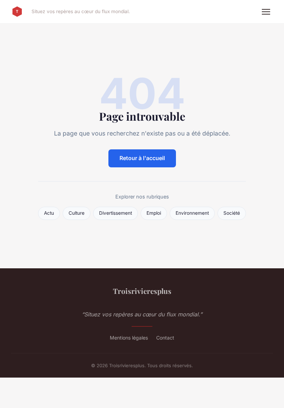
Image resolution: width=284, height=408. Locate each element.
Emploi (154, 213)
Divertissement (115, 213)
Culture (77, 213)
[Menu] (266, 11)
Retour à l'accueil (142, 158)
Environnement (192, 213)
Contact (165, 338)
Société (231, 213)
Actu (49, 213)
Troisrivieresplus (142, 291)
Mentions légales (129, 338)
